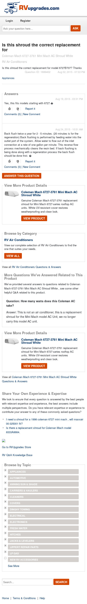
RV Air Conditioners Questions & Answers (36, 267)
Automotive (18, 478)
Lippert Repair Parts (24, 547)
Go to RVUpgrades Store (16, 447)
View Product (34, 218)
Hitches (15, 534)
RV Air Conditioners (18, 240)
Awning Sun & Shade (23, 484)
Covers (15, 503)
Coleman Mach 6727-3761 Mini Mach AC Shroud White (49, 193)
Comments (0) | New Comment (22, 114)
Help (42, 598)
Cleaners (16, 497)
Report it (30, 108)
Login (9, 20)
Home (5, 598)
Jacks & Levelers (22, 541)
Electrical (17, 515)
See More (13, 565)
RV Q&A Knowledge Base (17, 455)
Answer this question (21, 176)
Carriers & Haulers (24, 490)
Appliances (8, 78)
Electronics (18, 522)
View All (13, 256)
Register (25, 20)
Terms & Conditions (24, 598)
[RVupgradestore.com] (32, 8)
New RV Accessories (24, 559)
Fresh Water (18, 528)
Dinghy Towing (20, 509)
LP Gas (14, 553)
